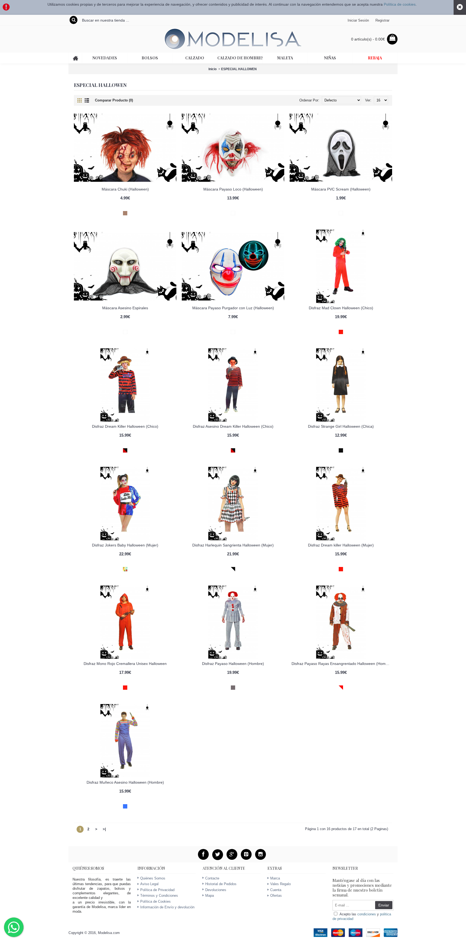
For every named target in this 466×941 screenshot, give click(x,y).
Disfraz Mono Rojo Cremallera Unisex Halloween (125, 663)
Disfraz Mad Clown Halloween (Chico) (341, 308)
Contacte (212, 878)
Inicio (212, 69)
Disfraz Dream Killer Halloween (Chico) (125, 426)
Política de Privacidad (157, 890)
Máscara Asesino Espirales (125, 308)
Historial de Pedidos (221, 884)
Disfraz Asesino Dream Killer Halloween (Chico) (233, 426)
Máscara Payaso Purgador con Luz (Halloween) (233, 308)
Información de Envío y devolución (167, 907)
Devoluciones (215, 890)
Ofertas (276, 896)
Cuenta (275, 890)
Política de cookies (400, 4)
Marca (275, 878)
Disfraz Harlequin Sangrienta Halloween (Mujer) (233, 545)
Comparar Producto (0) (114, 100)
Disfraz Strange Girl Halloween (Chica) (341, 426)
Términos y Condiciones (159, 896)
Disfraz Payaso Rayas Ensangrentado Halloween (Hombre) (342, 663)
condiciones (366, 914)
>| (104, 829)
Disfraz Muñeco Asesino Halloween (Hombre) (125, 782)
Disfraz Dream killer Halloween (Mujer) (341, 545)
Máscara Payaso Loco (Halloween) (233, 189)
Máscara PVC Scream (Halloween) (341, 189)
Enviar (383, 905)
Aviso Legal (149, 884)
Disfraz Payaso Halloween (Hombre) (233, 663)
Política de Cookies (155, 901)
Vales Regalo (280, 884)
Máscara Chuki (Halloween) (125, 189)
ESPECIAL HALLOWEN (239, 69)
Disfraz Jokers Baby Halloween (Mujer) (125, 545)
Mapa (209, 896)
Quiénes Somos (152, 878)
